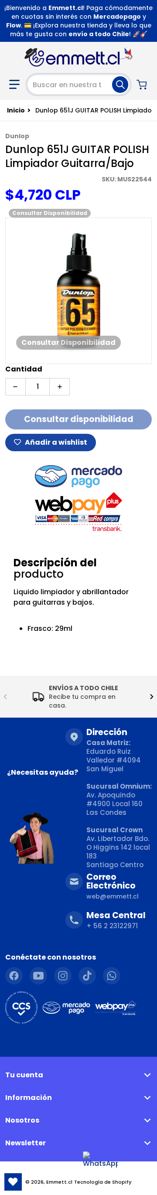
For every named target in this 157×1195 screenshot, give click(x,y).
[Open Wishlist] (13, 1182)
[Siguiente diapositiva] (152, 697)
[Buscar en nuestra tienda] (120, 84)
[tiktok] (87, 975)
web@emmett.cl (112, 896)
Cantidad (23, 369)
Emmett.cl (59, 1181)
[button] (14, 84)
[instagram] (63, 975)
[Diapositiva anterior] (5, 697)
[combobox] (78, 85)
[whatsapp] (111, 975)
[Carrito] (142, 84)
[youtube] (38, 975)
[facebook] (14, 975)
